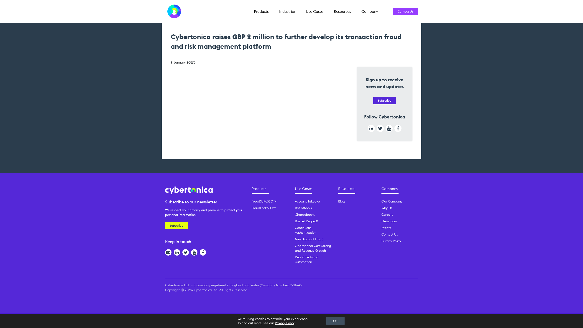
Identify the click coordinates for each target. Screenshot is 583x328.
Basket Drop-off (306, 221)
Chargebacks (305, 215)
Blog (341, 201)
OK (335, 321)
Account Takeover (308, 201)
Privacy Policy (391, 241)
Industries (287, 11)
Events (386, 228)
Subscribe (384, 100)
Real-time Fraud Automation (306, 259)
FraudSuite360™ (264, 201)
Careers (387, 215)
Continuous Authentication (305, 230)
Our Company (391, 201)
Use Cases (314, 11)
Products (261, 11)
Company (369, 11)
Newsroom (389, 221)
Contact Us (405, 11)
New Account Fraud (309, 239)
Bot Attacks (303, 208)
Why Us (386, 208)
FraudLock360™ (264, 208)
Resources (342, 11)
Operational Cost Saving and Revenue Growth (313, 248)
